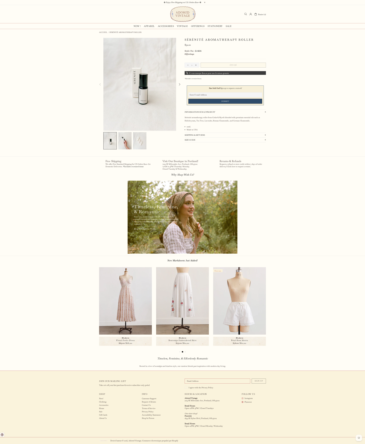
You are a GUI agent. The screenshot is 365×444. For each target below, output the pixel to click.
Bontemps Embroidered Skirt (183, 340)
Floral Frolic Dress (125, 340)
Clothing (102, 402)
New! (101, 398)
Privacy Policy (207, 387)
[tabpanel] (125, 308)
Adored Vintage (182, 14)
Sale (100, 411)
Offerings (189, 54)
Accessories (103, 405)
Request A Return (149, 402)
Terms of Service (148, 408)
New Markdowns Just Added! (182, 260)
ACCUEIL (103, 32)
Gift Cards (103, 415)
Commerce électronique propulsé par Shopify (160, 440)
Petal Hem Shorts (239, 340)
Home (101, 408)
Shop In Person (148, 418)
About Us (103, 418)
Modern (125, 338)
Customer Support (149, 398)
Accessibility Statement (151, 415)
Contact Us (146, 405)
